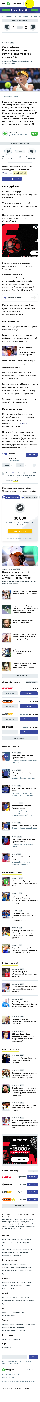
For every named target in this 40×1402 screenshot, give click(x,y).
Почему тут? (10, 693)
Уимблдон (19, 1324)
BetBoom (5, 1289)
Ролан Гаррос (30, 1324)
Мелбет (29, 1282)
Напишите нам (31, 1369)
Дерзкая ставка (8, 1267)
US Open (22, 1331)
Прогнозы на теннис (15, 298)
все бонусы (32, 1171)
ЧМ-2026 (5, 1243)
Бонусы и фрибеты (15, 1286)
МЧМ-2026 (25, 1297)
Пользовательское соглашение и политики (15, 1388)
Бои (3, 1308)
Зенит (4, 1286)
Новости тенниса (8, 1327)
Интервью (17, 1256)
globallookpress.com (11, 96)
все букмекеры (31, 682)
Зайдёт (6, 465)
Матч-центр (6, 1249)
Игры (4, 1343)
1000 (13, 473)
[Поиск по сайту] (37, 3)
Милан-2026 (6, 1339)
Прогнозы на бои (25, 1271)
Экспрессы (21, 1264)
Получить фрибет (12, 179)
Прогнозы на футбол (10, 1252)
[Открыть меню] (4, 3)
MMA (4, 1312)
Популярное (23, 1252)
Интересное (6, 1256)
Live (20, 35)
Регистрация (29, 693)
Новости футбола (19, 1246)
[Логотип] (8, 3)
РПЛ (4, 1239)
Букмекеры (6, 1278)
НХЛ (8, 1297)
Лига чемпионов (13, 1239)
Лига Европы (26, 1239)
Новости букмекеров (10, 1282)
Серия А (26, 1243)
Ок (33, 1357)
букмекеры (23, 423)
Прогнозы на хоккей (9, 1271)
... (34, 7)
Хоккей (5, 1293)
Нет (20, 465)
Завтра (13, 1264)
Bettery (14, 1289)
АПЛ (12, 1243)
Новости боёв (18, 1312)
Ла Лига (19, 1243)
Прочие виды (7, 1335)
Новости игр (7, 1348)
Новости (16, 1339)
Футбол (5, 1235)
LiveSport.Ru (8, 17)
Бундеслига (6, 1246)
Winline (22, 1282)
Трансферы (27, 1249)
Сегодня (5, 1264)
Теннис (5, 1320)
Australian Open (8, 1324)
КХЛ (3, 1297)
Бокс (9, 1312)
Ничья (20, 151)
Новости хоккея (8, 1301)
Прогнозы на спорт (22, 17)
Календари (17, 1249)
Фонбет (5, 173)
